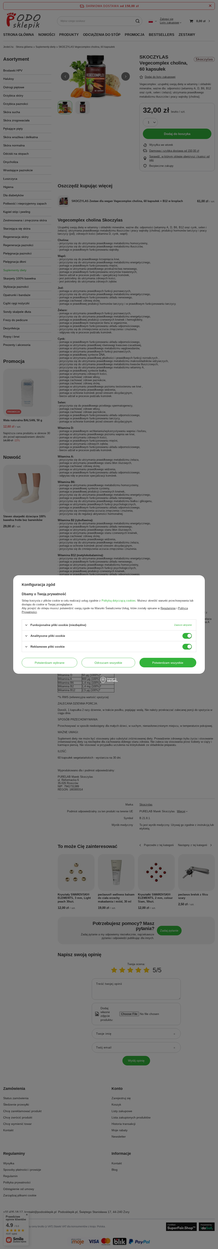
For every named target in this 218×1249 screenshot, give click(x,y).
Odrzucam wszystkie (108, 662)
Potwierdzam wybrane (50, 662)
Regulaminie (168, 608)
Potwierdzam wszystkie (167, 662)
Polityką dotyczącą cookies (119, 600)
